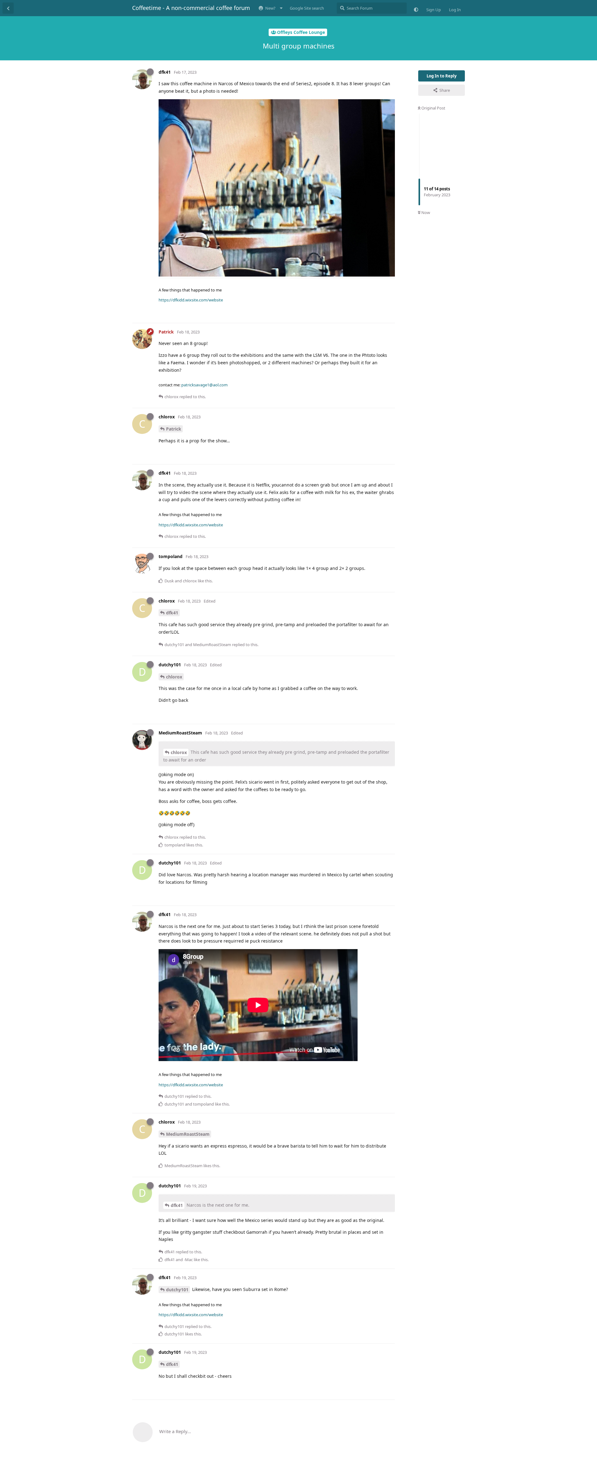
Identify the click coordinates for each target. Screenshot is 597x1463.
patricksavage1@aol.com (204, 385)
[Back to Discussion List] (8, 8)
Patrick (173, 429)
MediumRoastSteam (188, 1134)
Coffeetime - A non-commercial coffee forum (191, 8)
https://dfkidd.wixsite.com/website (191, 300)
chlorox (174, 677)
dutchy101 (177, 1290)
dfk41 (172, 613)
